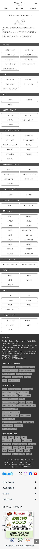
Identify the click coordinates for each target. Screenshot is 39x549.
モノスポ (7, 464)
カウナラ (14, 464)
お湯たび (30, 460)
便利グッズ (32, 444)
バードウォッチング (10, 89)
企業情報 (5, 493)
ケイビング (10, 140)
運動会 (29, 225)
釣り (4, 94)
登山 (4, 74)
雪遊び (29, 221)
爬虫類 (11, 300)
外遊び (11, 225)
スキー (11, 205)
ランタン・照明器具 (25, 395)
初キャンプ (17, 440)
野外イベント (7, 211)
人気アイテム (19, 8)
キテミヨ (19, 462)
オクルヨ (23, 460)
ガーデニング (10, 320)
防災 (10, 329)
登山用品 (22, 402)
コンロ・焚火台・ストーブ (10, 399)
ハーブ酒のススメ (13, 467)
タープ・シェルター (15, 389)
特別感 (29, 454)
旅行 (10, 280)
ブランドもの (6, 444)
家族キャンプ (10, 50)
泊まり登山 (29, 79)
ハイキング (10, 79)
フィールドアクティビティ (12, 130)
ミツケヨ (21, 464)
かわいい (15, 454)
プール (29, 194)
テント (5, 389)
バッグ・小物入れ (25, 415)
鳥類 (29, 305)
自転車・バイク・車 (9, 110)
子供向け (27, 450)
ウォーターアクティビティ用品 (11, 412)
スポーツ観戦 (29, 239)
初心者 (16, 447)
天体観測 (29, 154)
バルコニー (29, 320)
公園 (10, 235)
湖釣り (11, 104)
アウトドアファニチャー (9, 392)
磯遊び (11, 221)
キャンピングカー (29, 120)
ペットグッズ (18, 425)
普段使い (6, 270)
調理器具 (22, 399)
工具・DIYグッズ (29, 422)
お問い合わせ (6, 507)
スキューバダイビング (29, 174)
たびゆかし (29, 464)
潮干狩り (29, 249)
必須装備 (29, 447)
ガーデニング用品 (7, 425)
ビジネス (29, 280)
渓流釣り (29, 99)
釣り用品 (30, 402)
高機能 (22, 454)
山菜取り (10, 149)
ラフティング (29, 179)
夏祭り (29, 244)
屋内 (29, 275)
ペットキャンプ (10, 64)
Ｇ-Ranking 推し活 (25, 466)
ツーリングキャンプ (29, 54)
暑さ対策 (12, 450)
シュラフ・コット (23, 392)
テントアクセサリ (27, 389)
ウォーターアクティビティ (12, 164)
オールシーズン (7, 440)
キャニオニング (29, 140)
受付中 (6, 8)
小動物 (29, 300)
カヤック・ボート (10, 179)
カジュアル (24, 444)
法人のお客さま (8, 488)
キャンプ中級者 (27, 440)
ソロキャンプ (29, 50)
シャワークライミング (10, 145)
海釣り (11, 99)
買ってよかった (7, 447)
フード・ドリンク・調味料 (10, 402)
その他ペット (10, 309)
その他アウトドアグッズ (9, 429)
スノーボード (29, 205)
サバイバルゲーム (9, 259)
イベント (10, 284)
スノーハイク (10, 84)
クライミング (10, 135)
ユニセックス (6, 454)
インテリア (10, 325)
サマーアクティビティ (10, 189)
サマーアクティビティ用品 (10, 409)
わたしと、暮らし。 (9, 462)
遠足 (10, 230)
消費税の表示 (18, 507)
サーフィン (10, 169)
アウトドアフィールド (10, 264)
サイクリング (10, 115)
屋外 (10, 275)
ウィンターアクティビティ (12, 200)
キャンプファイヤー (29, 230)
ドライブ (10, 120)
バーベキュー (29, 253)
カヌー (11, 183)
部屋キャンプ (29, 59)
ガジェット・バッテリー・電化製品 (12, 422)
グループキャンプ (29, 64)
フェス (11, 216)
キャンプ (6, 45)
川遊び (29, 216)
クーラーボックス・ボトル (10, 395)
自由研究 (10, 159)
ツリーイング (29, 135)
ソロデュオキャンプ (10, 68)
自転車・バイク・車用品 (9, 405)
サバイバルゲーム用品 (9, 418)
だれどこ (16, 460)
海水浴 (11, 194)
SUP (29, 169)
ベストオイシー (28, 462)
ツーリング (29, 115)
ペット (5, 290)
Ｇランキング (8, 460)
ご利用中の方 (7, 499)
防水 (5, 450)
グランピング (10, 59)
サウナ (11, 239)
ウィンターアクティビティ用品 (27, 405)
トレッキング (29, 84)
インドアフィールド (29, 264)
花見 (10, 244)
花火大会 (10, 249)
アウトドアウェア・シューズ (10, 415)
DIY (29, 325)
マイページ (32, 8)
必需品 (22, 447)
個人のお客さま (8, 482)
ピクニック (29, 235)
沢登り (29, 145)
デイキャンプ (10, 54)
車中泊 (11, 124)
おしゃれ (15, 444)
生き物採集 (10, 154)
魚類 (10, 305)
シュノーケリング (10, 174)
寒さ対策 (19, 450)
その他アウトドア (9, 315)
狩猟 (29, 149)
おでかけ (10, 253)
